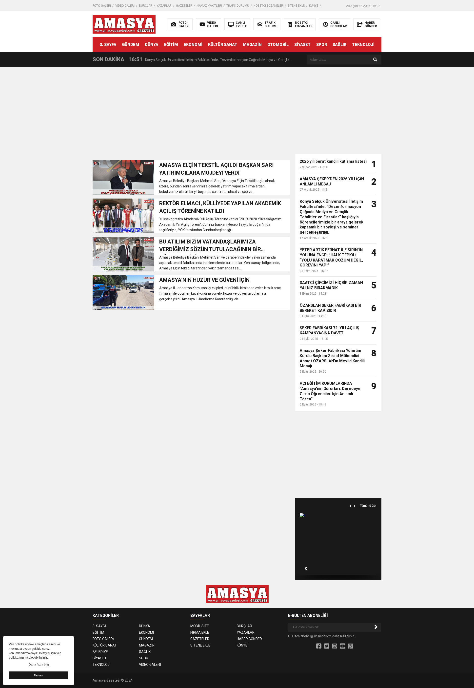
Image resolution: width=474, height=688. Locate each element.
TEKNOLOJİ (363, 44)
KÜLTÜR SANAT (222, 44)
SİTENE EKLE (296, 5)
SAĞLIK (339, 44)
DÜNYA (151, 44)
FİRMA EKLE (199, 632)
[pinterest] (350, 646)
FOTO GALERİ (102, 5)
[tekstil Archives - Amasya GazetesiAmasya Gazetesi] (124, 24)
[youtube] (342, 646)
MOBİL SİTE (199, 626)
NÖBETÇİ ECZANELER (268, 5)
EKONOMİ (193, 44)
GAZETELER (184, 5)
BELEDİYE (100, 652)
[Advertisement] (430, 106)
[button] (351, 500)
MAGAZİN (252, 44)
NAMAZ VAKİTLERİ (209, 5)
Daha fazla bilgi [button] (39, 664)
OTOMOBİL (278, 44)
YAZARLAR (164, 5)
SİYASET (302, 44)
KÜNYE (313, 5)
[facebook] (318, 646)
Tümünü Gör (368, 505)
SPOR (321, 44)
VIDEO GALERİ (125, 5)
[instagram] (334, 646)
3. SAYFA (108, 44)
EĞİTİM (171, 44)
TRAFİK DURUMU (237, 5)
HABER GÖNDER (249, 639)
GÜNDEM (130, 44)
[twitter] (326, 646)
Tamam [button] (38, 675)
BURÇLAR (145, 5)
